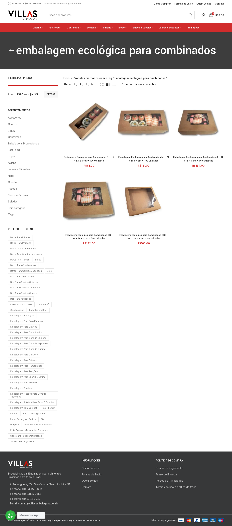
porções (14, 424)
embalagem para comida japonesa (29, 343)
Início (66, 78)
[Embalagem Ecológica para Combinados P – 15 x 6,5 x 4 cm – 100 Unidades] (89, 123)
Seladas (13, 201)
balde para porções (20, 243)
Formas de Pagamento (169, 468)
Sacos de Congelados (22, 441)
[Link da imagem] (20, 463)
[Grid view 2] (102, 84)
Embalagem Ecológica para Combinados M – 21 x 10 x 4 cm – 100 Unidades (143, 159)
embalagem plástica (21, 388)
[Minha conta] (203, 15)
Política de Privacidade (169, 480)
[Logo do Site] (23, 14)
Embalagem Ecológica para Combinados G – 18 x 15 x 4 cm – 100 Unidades (198, 159)
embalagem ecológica (22, 315)
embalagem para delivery (24, 354)
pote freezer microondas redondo (29, 430)
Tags (11, 214)
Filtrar (50, 94)
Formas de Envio (92, 474)
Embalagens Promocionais (23, 143)
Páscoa (12, 188)
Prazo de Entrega (166, 474)
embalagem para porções (24, 371)
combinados (17, 310)
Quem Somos (90, 480)
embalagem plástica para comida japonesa (28, 395)
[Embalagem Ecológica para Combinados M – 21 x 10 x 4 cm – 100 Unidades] (143, 123)
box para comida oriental (24, 293)
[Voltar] (11, 50)
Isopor (12, 156)
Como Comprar (91, 468)
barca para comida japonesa (26, 254)
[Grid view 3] (107, 84)
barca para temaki (20, 259)
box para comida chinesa (24, 282)
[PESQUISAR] (190, 15)
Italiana (12, 162)
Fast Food (14, 149)
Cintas (11, 130)
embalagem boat (38, 310)
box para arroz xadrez (22, 276)
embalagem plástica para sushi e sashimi (32, 402)
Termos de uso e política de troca (176, 486)
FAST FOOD (48, 408)
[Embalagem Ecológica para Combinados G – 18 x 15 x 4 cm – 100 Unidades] (198, 123)
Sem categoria (16, 208)
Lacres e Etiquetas (19, 169)
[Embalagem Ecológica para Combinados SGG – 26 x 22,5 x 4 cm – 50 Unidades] (143, 201)
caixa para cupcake (21, 304)
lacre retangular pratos (23, 419)
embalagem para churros (23, 326)
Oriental (12, 182)
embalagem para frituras (23, 360)
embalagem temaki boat (23, 408)
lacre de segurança (34, 413)
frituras (14, 413)
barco (38, 259)
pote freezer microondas (38, 424)
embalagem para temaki (23, 382)
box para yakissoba (20, 298)
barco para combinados (23, 265)
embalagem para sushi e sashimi (27, 377)
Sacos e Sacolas (18, 195)
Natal (11, 175)
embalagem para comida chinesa (28, 338)
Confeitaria (14, 136)
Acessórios (14, 117)
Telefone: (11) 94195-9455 (25, 493)
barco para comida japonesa (26, 271)
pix (42, 419)
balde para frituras (20, 237)
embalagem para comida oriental (28, 349)
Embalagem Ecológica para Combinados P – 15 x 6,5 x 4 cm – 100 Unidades (89, 159)
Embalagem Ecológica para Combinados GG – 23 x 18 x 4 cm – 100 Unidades (89, 236)
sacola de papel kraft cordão (26, 435)
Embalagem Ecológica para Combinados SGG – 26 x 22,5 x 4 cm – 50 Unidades (144, 236)
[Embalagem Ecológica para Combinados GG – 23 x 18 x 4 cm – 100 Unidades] (89, 201)
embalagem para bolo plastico (26, 321)
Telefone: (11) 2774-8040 (25, 498)
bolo (49, 271)
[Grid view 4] (114, 84)
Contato (86, 486)
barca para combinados (23, 248)
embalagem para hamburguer (26, 366)
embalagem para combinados (26, 332)
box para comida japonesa (25, 287)
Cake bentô (43, 304)
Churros (12, 124)
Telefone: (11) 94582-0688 (26, 488)
